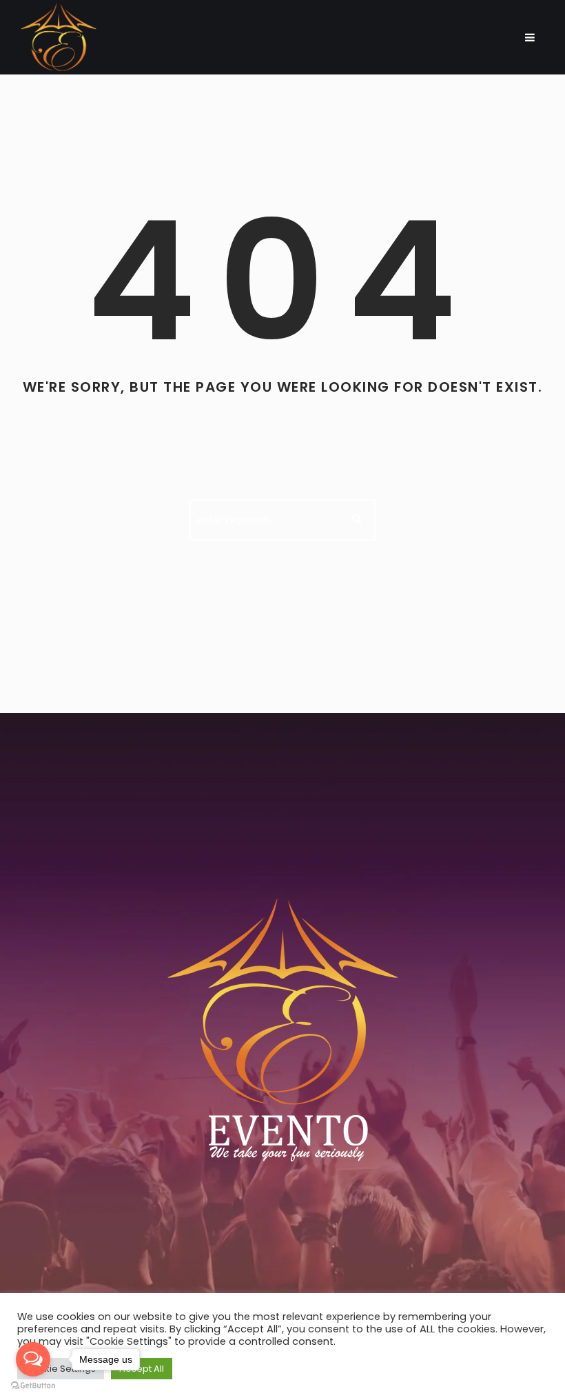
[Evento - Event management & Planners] (282, 1037)
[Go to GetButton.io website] (33, 1385)
